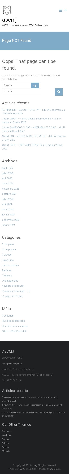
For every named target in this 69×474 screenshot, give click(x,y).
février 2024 (8, 214)
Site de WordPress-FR (14, 331)
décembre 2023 (10, 219)
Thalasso (7, 275)
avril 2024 (7, 204)
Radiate (5, 439)
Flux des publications (13, 320)
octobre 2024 (9, 193)
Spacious (6, 431)
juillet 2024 (7, 199)
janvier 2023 (8, 225)
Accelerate (6, 435)
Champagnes (9, 249)
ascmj (9, 19)
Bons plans (8, 244)
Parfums (6, 270)
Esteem (5, 443)
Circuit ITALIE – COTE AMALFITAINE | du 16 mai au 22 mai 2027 (32, 147)
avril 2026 (7, 178)
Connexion (7, 315)
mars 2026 (7, 183)
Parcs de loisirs (10, 265)
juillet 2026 (7, 173)
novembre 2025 (10, 188)
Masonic (6, 451)
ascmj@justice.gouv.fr (12, 363)
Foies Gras (8, 260)
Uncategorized (10, 280)
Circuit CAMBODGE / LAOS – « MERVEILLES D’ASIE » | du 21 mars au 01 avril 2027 (33, 129)
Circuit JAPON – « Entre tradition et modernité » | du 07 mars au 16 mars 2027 (31, 120)
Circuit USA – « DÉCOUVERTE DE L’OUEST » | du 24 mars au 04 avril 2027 (34, 138)
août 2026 (7, 168)
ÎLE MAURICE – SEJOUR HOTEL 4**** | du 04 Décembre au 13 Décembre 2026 (33, 111)
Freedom (6, 447)
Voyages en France (12, 296)
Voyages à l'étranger (13, 285)
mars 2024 (7, 209)
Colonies (7, 254)
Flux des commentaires (15, 326)
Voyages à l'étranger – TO (16, 291)
